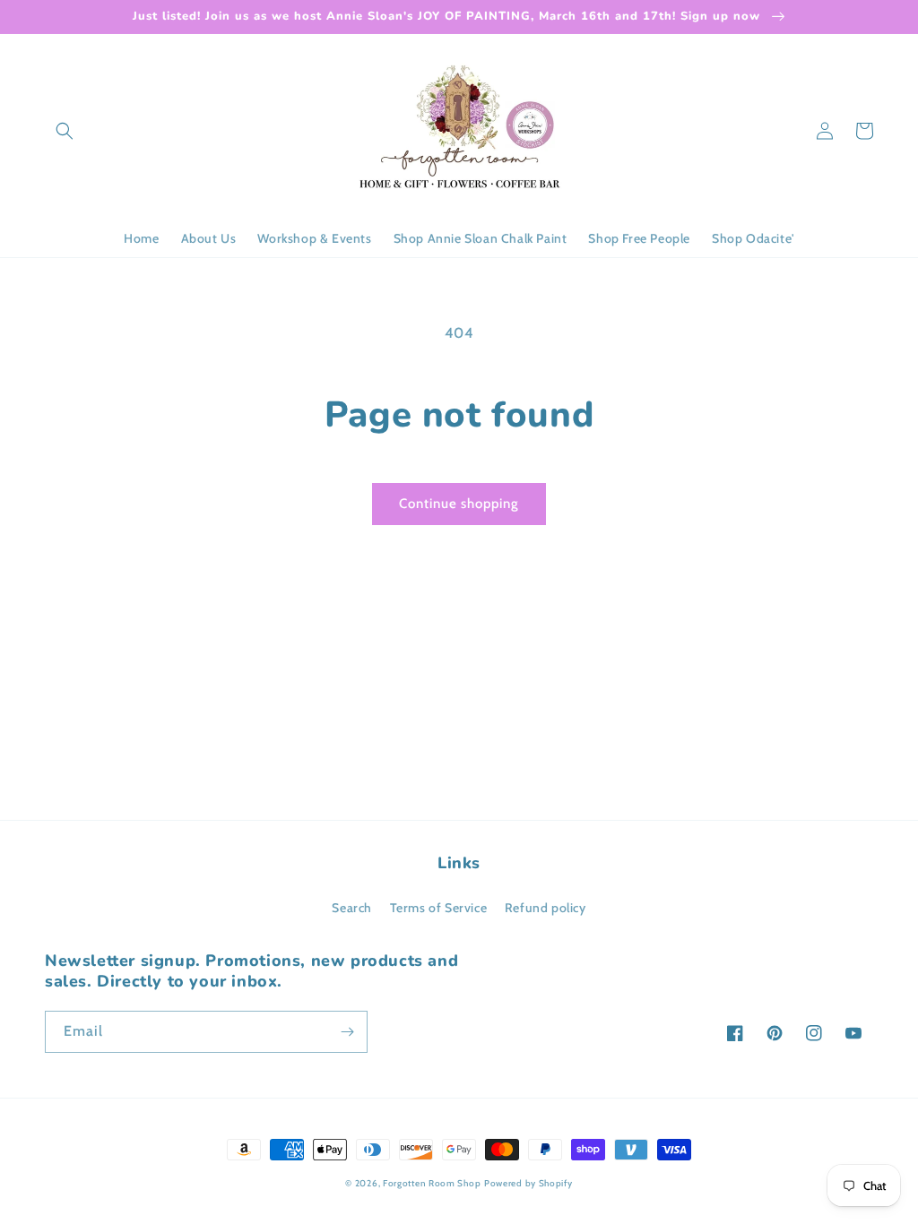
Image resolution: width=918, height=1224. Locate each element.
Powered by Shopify (528, 1183)
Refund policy (545, 908)
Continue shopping (459, 504)
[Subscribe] (347, 1032)
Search (352, 908)
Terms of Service (439, 908)
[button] (64, 131)
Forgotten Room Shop (432, 1183)
